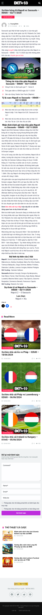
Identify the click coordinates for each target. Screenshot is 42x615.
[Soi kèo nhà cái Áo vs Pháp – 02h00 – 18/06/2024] (21, 334)
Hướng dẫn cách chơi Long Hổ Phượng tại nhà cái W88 (25, 546)
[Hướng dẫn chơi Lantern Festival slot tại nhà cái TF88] (8, 567)
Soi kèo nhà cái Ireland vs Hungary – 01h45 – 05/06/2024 (20, 438)
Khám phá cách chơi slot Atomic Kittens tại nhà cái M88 (26, 533)
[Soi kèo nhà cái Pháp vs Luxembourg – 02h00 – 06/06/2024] (21, 377)
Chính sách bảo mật (24, 610)
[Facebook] (11, 594)
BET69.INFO (16, 606)
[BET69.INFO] (21, 3)
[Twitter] (17, 594)
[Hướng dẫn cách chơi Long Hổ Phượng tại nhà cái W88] (8, 553)
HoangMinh (14, 24)
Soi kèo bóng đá (8, 17)
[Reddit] (24, 594)
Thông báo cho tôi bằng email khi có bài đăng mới (21, 509)
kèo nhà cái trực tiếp (13, 207)
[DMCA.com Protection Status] (21, 585)
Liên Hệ (14, 610)
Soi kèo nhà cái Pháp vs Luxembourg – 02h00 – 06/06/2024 (21, 396)
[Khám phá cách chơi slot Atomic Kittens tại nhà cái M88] (8, 540)
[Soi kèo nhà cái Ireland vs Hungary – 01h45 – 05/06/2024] (21, 419)
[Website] (30, 594)
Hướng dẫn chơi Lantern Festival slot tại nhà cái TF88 (26, 559)
